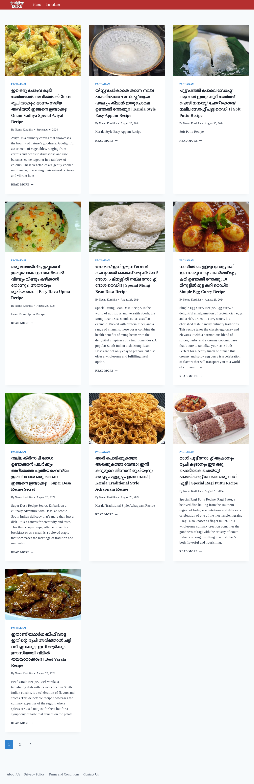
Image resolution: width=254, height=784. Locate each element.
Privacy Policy (34, 774)
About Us (13, 774)
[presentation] (43, 50)
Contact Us (91, 774)
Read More (22, 184)
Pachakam (53, 5)
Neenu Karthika (24, 129)
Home (37, 5)
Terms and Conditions (64, 774)
